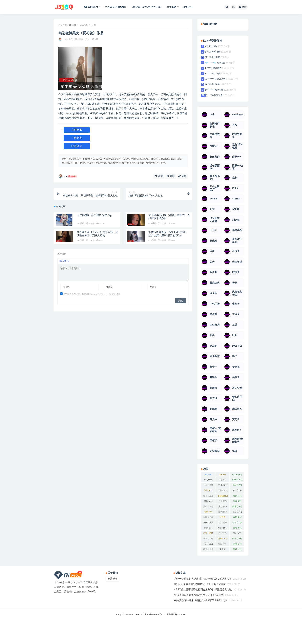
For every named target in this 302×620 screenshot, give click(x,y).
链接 (183, 176)
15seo (137, 614)
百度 (237, 512)
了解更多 (76, 138)
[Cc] (60, 39)
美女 (237, 528)
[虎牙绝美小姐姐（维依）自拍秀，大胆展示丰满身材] (136, 220)
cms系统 (84, 25)
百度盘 (222, 518)
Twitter (237, 480)
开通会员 (112, 579)
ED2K (237, 474)
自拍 (208, 533)
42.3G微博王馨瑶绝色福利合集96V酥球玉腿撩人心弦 (203, 589)
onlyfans (208, 480)
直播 (237, 517)
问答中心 (188, 7)
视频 (222, 539)
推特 (208, 506)
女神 (237, 490)
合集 (222, 490)
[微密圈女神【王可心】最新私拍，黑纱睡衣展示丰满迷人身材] (64, 237)
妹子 (208, 496)
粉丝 (222, 522)
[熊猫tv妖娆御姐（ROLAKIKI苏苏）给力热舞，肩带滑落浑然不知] (136, 237)
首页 (74, 25)
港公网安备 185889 (176, 614)
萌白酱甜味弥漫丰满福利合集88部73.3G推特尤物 (201, 600)
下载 (208, 485)
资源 (237, 539)
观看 (208, 539)
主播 (222, 485)
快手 (222, 501)
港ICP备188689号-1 (154, 614)
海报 (171, 176)
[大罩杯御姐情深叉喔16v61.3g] (64, 220)
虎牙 (237, 533)
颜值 (208, 549)
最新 (208, 512)
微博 (208, 501)
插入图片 (64, 261)
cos (222, 474)
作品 (237, 485)
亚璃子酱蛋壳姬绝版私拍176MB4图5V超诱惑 (199, 595)
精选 (237, 522)
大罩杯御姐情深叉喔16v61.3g (94, 215)
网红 (222, 528)
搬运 (222, 506)
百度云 (208, 517)
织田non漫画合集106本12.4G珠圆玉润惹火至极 (200, 584)
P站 (222, 480)
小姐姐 (222, 496)
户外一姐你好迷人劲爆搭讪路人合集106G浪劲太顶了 (203, 579)
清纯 (222, 512)
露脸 (237, 544)
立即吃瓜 (76, 130)
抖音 (237, 501)
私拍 (208, 522)
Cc (70, 176)
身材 (208, 544)
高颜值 (222, 550)
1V (208, 474)
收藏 (160, 176)
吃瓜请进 (76, 146)
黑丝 (237, 549)
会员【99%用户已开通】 (149, 7)
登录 (244, 7)
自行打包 (222, 534)
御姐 (237, 496)
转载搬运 (222, 544)
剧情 (208, 490)
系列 (208, 528)
